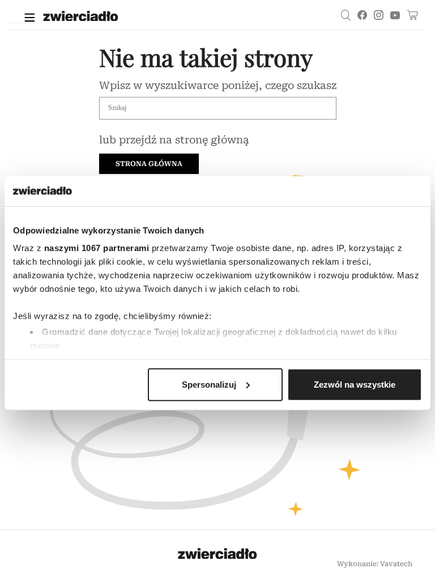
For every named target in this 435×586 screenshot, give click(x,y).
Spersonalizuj (209, 384)
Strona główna (149, 164)
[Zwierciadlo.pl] (142, 17)
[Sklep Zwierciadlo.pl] (412, 15)
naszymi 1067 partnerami (97, 248)
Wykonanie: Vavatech (374, 564)
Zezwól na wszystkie (354, 384)
